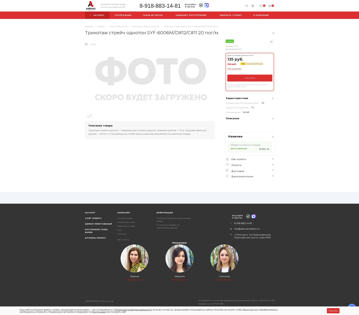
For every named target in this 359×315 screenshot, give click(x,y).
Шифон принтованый (98, 224)
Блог (119, 230)
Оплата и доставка (126, 222)
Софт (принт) (93, 218)
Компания (123, 212)
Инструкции (98, 312)
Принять (333, 310)
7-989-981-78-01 (224, 280)
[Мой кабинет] (252, 6)
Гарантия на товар (126, 226)
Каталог (90, 212)
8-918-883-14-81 (160, 6)
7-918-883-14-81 (179, 280)
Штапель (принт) (95, 238)
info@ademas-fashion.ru (247, 228)
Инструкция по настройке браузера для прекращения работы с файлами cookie (236, 300)
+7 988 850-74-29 (134, 280)
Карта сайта (123, 239)
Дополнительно (242, 176)
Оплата (236, 165)
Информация (165, 212)
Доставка (237, 171)
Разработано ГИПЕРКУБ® (210, 304)
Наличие (235, 136)
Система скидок (125, 218)
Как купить (238, 159)
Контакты (121, 234)
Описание (232, 118)
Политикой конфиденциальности (133, 309)
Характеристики (237, 98)
